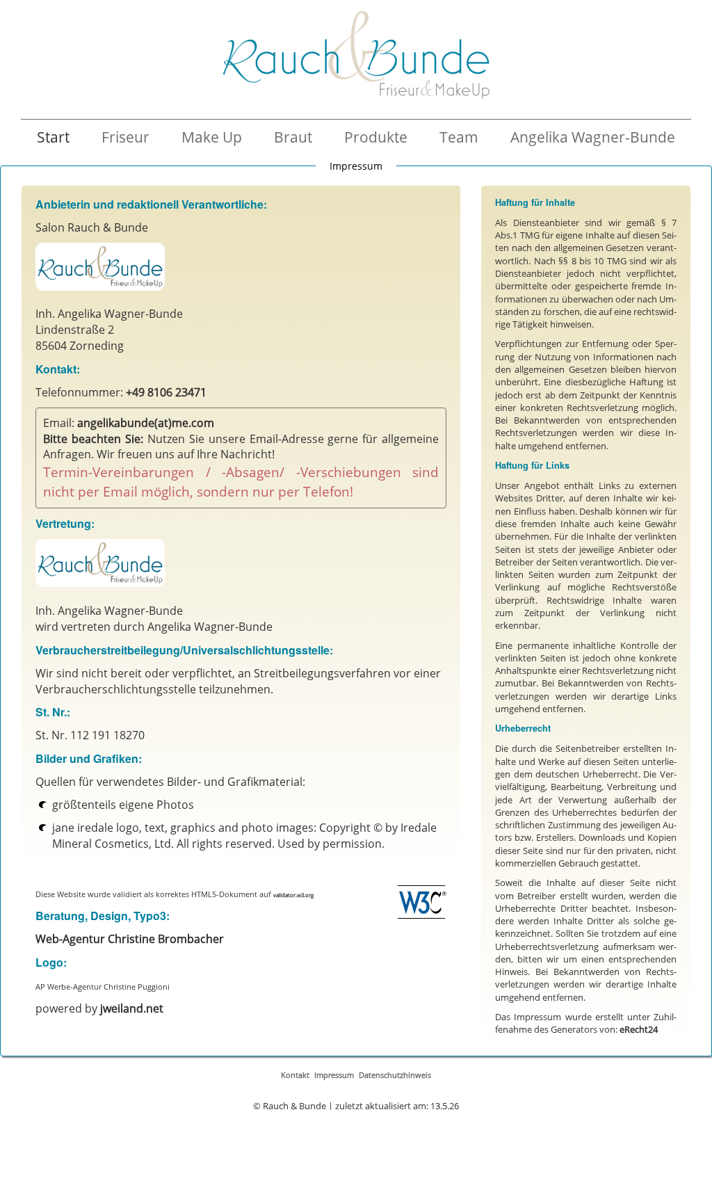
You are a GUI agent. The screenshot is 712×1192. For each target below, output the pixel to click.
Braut (293, 137)
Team (458, 137)
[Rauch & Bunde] (356, 55)
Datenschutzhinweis (395, 1075)
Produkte (375, 137)
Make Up (211, 137)
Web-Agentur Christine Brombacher (129, 939)
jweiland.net (131, 1008)
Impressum (334, 1075)
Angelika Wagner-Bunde (592, 137)
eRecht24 (639, 1029)
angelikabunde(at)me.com (145, 422)
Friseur (125, 137)
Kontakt (295, 1075)
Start (53, 137)
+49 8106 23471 (166, 392)
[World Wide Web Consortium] (421, 902)
